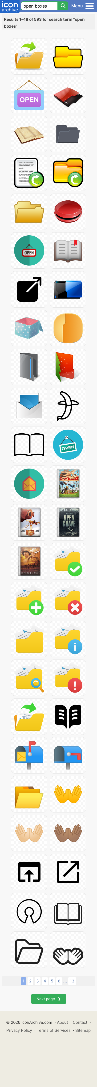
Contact (80, 1022)
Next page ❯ (48, 998)
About (62, 1022)
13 (72, 981)
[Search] (62, 5)
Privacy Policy (19, 1030)
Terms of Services (54, 1030)
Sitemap (83, 1030)
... (65, 981)
